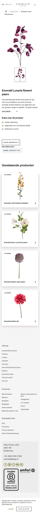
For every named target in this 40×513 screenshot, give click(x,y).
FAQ (3, 423)
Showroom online (7, 374)
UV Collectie (25, 402)
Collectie (5, 354)
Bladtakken (5, 404)
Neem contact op (11, 150)
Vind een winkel (7, 377)
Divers (23, 406)
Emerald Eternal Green (9, 351)
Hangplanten (25, 399)
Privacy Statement (8, 430)
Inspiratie (5, 361)
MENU (9, 4)
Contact (4, 357)
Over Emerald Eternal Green (11, 367)
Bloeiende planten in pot (10, 411)
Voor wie (5, 381)
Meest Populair (7, 394)
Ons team (5, 364)
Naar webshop (10, 142)
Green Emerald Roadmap (10, 433)
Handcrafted (25, 409)
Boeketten (5, 401)
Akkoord (24, 509)
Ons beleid (5, 427)
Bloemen (5, 397)
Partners (4, 371)
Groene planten (7, 407)
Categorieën (14, 11)
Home (6, 11)
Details (11, 509)
